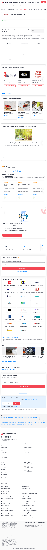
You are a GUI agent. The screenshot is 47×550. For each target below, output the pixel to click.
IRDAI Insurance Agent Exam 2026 (28, 512)
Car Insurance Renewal (22, 417)
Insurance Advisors (22, 2)
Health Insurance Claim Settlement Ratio (29, 493)
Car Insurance (4, 417)
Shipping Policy (27, 450)
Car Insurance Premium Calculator (35, 417)
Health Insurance (4, 449)
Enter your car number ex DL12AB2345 (10, 264)
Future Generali (36, 80)
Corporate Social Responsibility (7, 477)
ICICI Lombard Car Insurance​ (39, 422)
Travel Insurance (4, 457)
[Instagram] (6, 437)
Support (33, 2)
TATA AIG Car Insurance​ (6, 424)
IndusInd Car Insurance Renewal (37, 113)
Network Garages (6, 93)
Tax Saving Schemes (5, 459)
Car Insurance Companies (12, 337)
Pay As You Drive (9, 249)
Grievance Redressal (28, 447)
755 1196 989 (6, 440)
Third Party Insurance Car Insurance (22, 420)
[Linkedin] (8, 437)
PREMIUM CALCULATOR (38, 9)
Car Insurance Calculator (6, 490)
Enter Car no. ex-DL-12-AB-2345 (8, 403)
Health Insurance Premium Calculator (29, 496)
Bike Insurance (4, 447)
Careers (2, 476)
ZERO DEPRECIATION (10, 9)
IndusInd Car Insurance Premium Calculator (23, 113)
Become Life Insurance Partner (27, 508)
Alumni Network (4, 474)
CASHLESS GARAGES (23, 9)
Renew (29, 2)
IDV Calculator (4, 493)
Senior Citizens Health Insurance (28, 500)
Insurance (15, 2)
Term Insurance (4, 452)
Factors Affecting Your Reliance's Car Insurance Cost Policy (21, 143)
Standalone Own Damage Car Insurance (23, 422)
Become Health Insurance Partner (28, 507)
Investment (3, 454)
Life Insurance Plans (5, 512)
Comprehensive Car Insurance (33, 419)
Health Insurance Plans (26, 488)
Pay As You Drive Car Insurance (37, 420)
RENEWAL (30, 9)
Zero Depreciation (27, 249)
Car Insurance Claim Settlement (7, 419)
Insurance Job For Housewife (27, 513)
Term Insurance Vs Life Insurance (7, 508)
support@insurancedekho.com (10, 439)
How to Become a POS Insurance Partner (29, 510)
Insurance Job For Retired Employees (28, 517)
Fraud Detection (27, 449)
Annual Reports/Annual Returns (7, 471)
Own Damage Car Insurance (6, 495)
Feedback (3, 466)
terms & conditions (28, 399)
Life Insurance (3, 450)
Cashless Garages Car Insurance (7, 422)
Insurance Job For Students (27, 515)
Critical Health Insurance (26, 495)
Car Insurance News (10, 361)
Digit (19, 80)
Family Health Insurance (26, 498)
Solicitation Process (4, 472)
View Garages (10, 85)
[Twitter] (10, 437)
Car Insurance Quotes (12, 417)
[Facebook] (2, 437)
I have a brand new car (23, 274)
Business (2, 455)
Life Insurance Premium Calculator (7, 515)
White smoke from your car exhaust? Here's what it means (10, 357)
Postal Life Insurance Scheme (6, 503)
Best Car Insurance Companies (7, 498)
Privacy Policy (26, 445)
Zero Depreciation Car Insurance (7, 420)
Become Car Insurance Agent (8, 369)
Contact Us (3, 464)
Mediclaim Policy (25, 491)
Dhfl (5, 80)
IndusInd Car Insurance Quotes (9, 113)
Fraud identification (4, 467)
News (38, 2)
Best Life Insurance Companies (7, 510)
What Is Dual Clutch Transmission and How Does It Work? (28, 357)
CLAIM (17, 9)
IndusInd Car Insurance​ (17, 425)
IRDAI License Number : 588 (31, 524)
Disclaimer (3, 469)
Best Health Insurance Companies (28, 490)
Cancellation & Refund (28, 454)
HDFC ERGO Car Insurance (17, 424)
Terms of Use (26, 452)
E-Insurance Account (28, 455)
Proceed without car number (23, 271)
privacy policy (34, 399)
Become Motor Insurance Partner (28, 505)
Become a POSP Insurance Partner (28, 503)
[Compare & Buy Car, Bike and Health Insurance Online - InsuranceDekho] (6, 2)
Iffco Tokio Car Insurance (6, 425)
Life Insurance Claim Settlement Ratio (8, 507)
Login (43, 2)
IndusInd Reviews (10, 206)
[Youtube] (4, 437)
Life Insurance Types (5, 505)
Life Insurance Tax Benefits (6, 513)
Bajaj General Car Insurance (28, 424)
